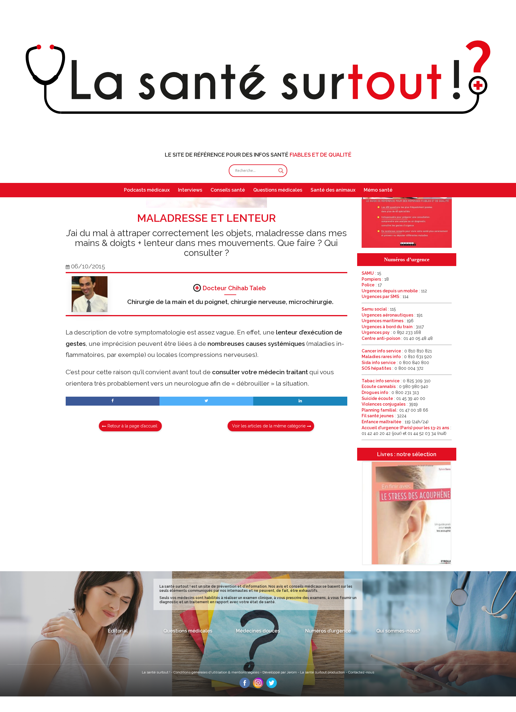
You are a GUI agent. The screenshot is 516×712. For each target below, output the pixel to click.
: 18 (375, 279)
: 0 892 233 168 (391, 332)
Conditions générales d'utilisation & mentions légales (216, 672)
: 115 (379, 309)
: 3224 (384, 415)
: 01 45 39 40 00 (393, 398)
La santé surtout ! (156, 672)
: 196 (388, 320)
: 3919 (390, 404)
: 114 (385, 296)
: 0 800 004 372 (392, 368)
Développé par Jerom (280, 672)
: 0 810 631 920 (397, 356)
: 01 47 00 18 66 (395, 410)
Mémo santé (378, 190)
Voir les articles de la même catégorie (268, 426)
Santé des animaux (333, 190)
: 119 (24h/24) (395, 421)
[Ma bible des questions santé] (407, 246)
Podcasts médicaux (147, 190)
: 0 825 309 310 (396, 380)
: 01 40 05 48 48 (397, 338)
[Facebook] (244, 686)
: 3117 (393, 326)
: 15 (371, 273)
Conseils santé (228, 190)
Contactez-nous (361, 672)
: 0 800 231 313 (390, 392)
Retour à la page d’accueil (132, 426)
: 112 (394, 290)
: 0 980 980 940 (395, 386)
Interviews (190, 190)
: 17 (372, 284)
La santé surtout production (323, 672)
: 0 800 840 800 (395, 362)
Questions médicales (277, 190)
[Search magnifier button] (281, 170)
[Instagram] (258, 686)
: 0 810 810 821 (397, 351)
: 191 (392, 315)
